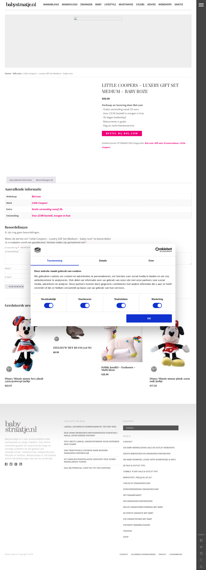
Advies (151, 4)
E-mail (8, 277)
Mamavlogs (69, 4)
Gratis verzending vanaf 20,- (47, 209)
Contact (124, 554)
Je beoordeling (12, 251)
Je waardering (12, 247)
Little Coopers (39, 202)
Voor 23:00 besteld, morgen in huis (51, 215)
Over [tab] (151, 260)
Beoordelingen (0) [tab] (44, 180)
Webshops (165, 4)
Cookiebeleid (175, 554)
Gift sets (17, 73)
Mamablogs (51, 4)
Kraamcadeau (171, 143)
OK (149, 318)
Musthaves (126, 4)
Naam (8, 268)
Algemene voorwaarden (143, 554)
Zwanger (86, 4)
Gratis (178, 4)
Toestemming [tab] (54, 260)
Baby (98, 4)
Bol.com (149, 143)
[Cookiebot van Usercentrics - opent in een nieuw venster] (158, 249)
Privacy (162, 554)
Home (8, 73)
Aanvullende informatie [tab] (20, 180)
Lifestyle (110, 4)
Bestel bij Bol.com (122, 133)
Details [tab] (103, 260)
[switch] (84, 305)
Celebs (140, 4)
